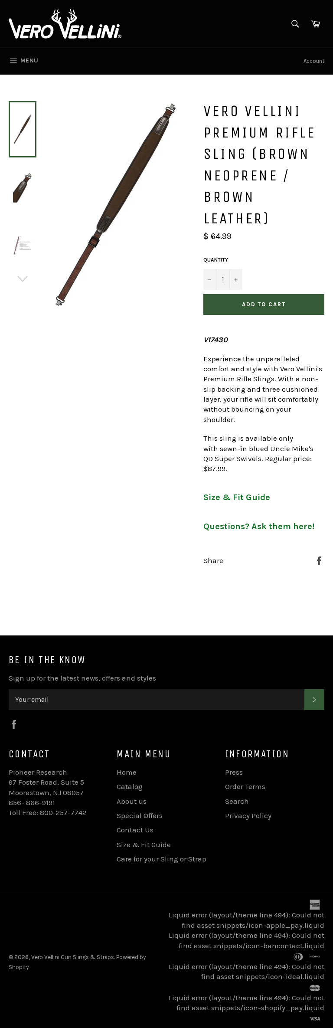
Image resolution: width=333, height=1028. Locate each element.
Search (237, 801)
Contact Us (135, 829)
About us (132, 801)
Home (127, 772)
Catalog (130, 786)
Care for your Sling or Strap (161, 858)
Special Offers (140, 815)
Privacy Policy (248, 815)
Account (314, 61)
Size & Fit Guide (236, 497)
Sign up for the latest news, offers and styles (82, 678)
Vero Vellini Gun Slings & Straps (72, 957)
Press (234, 772)
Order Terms (245, 786)
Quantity (215, 260)
